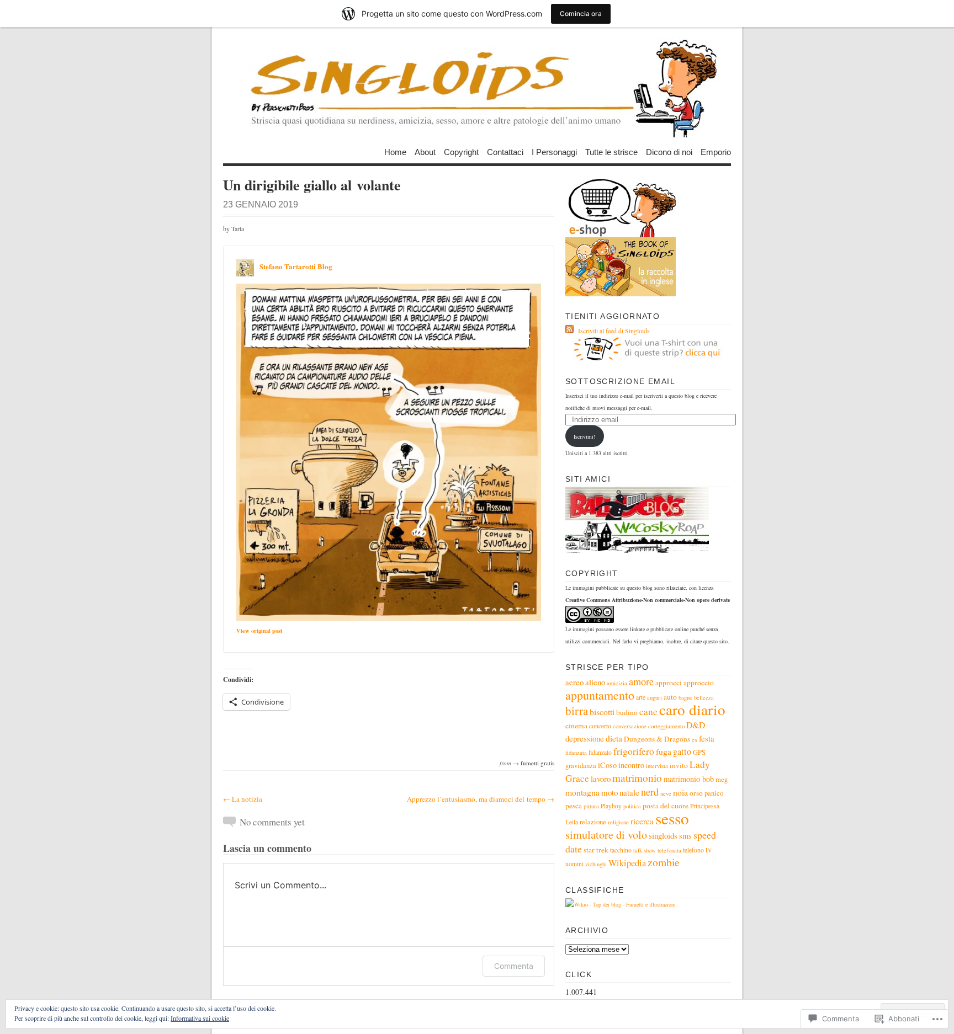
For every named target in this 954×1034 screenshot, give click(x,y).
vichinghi (596, 864)
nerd (650, 791)
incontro (631, 765)
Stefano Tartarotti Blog (295, 266)
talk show (644, 850)
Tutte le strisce (611, 151)
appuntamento (599, 695)
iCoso (607, 765)
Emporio (716, 151)
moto (609, 792)
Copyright (461, 151)
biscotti (602, 711)
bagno (685, 697)
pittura (591, 806)
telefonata (669, 850)
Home (395, 151)
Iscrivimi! (584, 436)
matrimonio (637, 778)
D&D (695, 725)
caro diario (692, 709)
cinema (576, 726)
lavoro (601, 778)
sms (685, 835)
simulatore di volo (606, 834)
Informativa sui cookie (200, 1018)
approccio (698, 682)
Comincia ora (581, 13)
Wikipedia (627, 863)
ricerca (642, 821)
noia (680, 792)
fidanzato (600, 752)
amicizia (617, 683)
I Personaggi (554, 151)
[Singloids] (477, 87)
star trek (596, 850)
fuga (663, 751)
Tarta (237, 228)
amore (641, 681)
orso (696, 793)
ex (694, 739)
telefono (693, 850)
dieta (614, 738)
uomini (574, 864)
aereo (574, 681)
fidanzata (576, 752)
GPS (699, 752)
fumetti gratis (537, 763)
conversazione (629, 726)
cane (648, 711)
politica (632, 806)
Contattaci (505, 151)
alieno (595, 681)
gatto (682, 751)
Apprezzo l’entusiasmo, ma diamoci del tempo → (480, 799)
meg (722, 779)
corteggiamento (666, 726)
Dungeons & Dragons (657, 739)
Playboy (611, 806)
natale (629, 792)
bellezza (704, 697)
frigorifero (633, 751)
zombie (664, 862)
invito (679, 765)
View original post (259, 630)
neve (665, 793)
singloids (663, 835)
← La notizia (242, 799)
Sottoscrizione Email (620, 381)
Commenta (513, 966)
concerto (600, 726)
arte (640, 697)
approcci (668, 682)
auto (670, 697)
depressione (584, 738)
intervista (657, 766)
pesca (573, 806)
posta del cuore (665, 806)
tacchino (621, 850)
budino (627, 712)
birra (576, 710)
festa (706, 738)
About (425, 151)
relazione (593, 822)
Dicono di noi (669, 151)
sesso (672, 818)
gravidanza (580, 765)
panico (713, 793)
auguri (654, 697)
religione (618, 822)
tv (709, 849)
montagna (582, 792)
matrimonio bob (689, 779)
